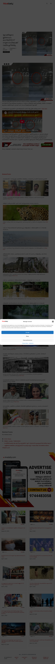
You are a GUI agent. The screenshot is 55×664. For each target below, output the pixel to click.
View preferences (27, 340)
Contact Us (31, 343)
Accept (27, 332)
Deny (27, 336)
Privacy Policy (25, 343)
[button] (53, 321)
